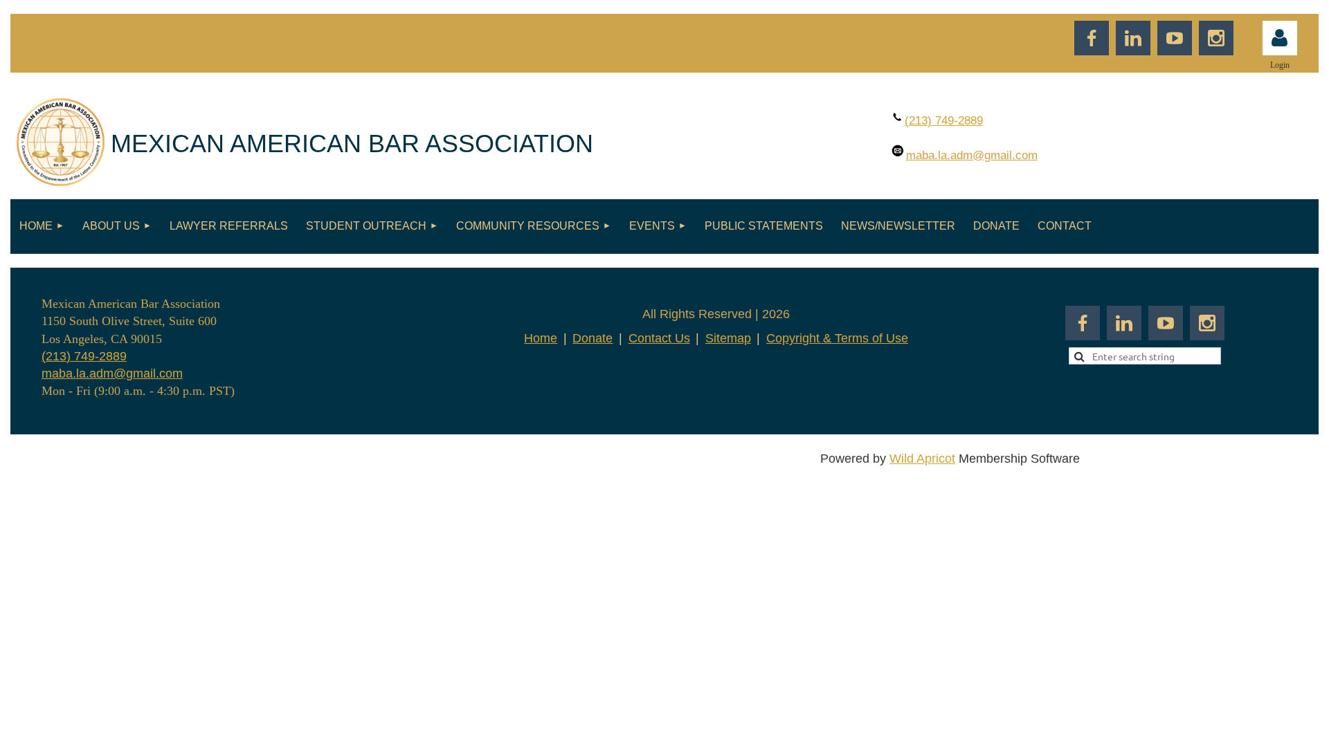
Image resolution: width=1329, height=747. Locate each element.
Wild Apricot (922, 458)
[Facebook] (1091, 38)
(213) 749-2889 (84, 356)
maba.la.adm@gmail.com (112, 373)
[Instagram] (1216, 38)
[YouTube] (1174, 38)
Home (540, 338)
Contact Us (659, 338)
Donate (592, 338)
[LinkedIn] (1133, 38)
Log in (1280, 38)
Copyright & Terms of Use (837, 338)
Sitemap (728, 338)
